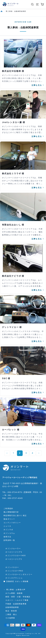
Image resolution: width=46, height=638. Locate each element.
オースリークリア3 (13, 552)
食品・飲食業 (10, 611)
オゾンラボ (8, 530)
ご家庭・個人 (10, 614)
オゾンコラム (9, 533)
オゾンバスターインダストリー (18, 574)
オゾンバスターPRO (13, 571)
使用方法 (7, 537)
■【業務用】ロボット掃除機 (16, 581)
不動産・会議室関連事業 (15, 604)
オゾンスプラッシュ (13, 578)
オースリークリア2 (13, 559)
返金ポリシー (9, 519)
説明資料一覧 (9, 540)
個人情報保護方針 (11, 512)
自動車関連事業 (11, 607)
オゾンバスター (11, 567)
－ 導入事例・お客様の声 (14, 590)
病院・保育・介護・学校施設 (17, 597)
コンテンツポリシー (12, 523)
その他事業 (9, 618)
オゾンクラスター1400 (15, 555)
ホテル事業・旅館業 (13, 593)
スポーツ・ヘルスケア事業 (16, 600)
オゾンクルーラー (12, 548)
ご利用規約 (8, 508)
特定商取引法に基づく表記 (15, 515)
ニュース (7, 526)
